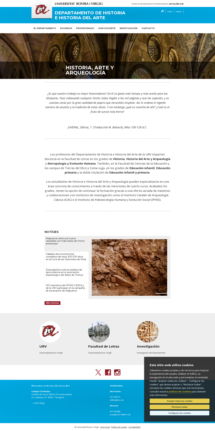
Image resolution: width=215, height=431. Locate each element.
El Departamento (45, 28)
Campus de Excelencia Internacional (158, 4)
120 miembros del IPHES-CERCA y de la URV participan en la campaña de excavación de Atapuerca (65, 288)
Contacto (148, 28)
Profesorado (85, 28)
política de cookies (180, 391)
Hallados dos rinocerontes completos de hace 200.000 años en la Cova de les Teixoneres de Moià (66, 257)
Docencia (66, 28)
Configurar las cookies (180, 413)
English (179, 11)
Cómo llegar (39, 403)
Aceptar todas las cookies (179, 401)
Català (169, 11)
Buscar (162, 11)
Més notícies (52, 303)
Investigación (128, 28)
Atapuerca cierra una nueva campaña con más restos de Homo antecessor (65, 241)
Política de (119, 427)
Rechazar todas (179, 407)
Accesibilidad (134, 427)
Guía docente (107, 28)
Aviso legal (105, 427)
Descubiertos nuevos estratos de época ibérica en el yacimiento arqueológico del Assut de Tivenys (64, 272)
